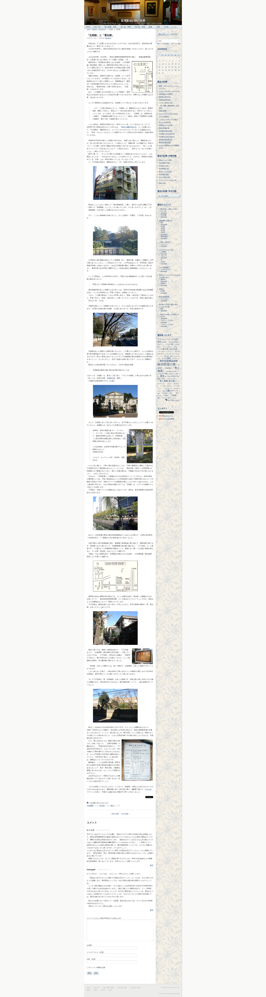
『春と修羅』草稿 (109, 27)
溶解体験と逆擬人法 (165, 220)
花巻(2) (161, 289)
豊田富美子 (164, 236)
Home (88, 27)
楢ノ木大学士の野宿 (170, 376)
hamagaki (164, 213)
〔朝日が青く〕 (174, 398)
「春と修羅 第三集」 (167, 381)
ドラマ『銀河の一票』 (166, 102)
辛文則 (163, 226)
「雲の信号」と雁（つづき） (168, 209)
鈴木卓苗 (166, 356)
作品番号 (166, 395)
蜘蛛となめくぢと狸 (171, 373)
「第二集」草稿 (125, 27)
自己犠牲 (164, 342)
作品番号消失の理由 (165, 131)
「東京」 (171, 393)
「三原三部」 (164, 393)
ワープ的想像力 (164, 116)
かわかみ (148, 789)
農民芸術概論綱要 (169, 361)
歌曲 (150, 27)
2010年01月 (102, 29)
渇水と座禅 (172, 353)
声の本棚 (163, 215)
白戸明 (163, 291)
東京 (112, 806)
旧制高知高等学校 (165, 100)
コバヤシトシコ (166, 269)
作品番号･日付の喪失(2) (167, 134)
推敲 (164, 391)
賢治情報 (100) (164, 174)
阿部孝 (171, 356)
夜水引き (167, 353)
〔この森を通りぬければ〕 (168, 349)
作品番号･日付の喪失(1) (167, 137)
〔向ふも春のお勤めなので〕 (167, 346)
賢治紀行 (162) (164, 166)
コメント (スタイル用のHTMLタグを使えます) (104, 918)
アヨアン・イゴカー (167, 320)
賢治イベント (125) (165, 171)
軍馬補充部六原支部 (165, 139)
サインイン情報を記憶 (97, 967)
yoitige (163, 261)
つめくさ (163, 255)
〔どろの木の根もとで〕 (167, 388)
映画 (159, 342)
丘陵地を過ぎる (169, 386)
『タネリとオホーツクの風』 (168, 119)
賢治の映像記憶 (164, 128)
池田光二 (163, 279)
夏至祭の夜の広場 (165, 142)
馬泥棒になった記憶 (165, 125)
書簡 (162, 376)
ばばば (163, 316)
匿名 (162, 308)
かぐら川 (90, 830)
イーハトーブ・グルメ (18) (168, 180)
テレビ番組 (166, 358)
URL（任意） (92, 959)
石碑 (158, 27)
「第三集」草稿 (139, 27)
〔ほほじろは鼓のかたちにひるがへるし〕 (165, 351)
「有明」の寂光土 (165, 242)
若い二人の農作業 (165, 122)
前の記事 (115, 814)
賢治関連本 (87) (164, 168)
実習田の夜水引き (165, 97)
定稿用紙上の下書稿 (165, 94)
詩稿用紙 (175, 346)
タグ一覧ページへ (173, 400)
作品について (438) (165, 160)
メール (173, 27)
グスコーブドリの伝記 (168, 339)
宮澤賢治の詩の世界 (133, 20)
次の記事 (124, 814)
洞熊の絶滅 (162, 111)
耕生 (162, 222)
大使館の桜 (111, 378)
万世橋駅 (90, 806)
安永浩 (102, 806)
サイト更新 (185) (164, 177)
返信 (151, 865)
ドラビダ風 (162, 386)
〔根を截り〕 (169, 383)
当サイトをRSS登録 (167, 419)
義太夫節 (161, 373)
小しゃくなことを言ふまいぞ (168, 113)
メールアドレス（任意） (96, 952)
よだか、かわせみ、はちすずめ (169, 91)
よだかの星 (169, 344)
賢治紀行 (94, 29)
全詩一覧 (97, 27)
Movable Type (173, 993)
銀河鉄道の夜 (167, 364)
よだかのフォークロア (166, 250)
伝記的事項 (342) (164, 163)
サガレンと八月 (171, 378)
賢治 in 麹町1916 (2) (128, 127)
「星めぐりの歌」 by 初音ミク (169, 314)
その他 (165, 27)
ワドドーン (164, 244)
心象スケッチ (172, 390)
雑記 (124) (162, 183)
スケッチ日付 (166, 398)
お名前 (89, 945)
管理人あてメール (167, 416)
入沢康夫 (163, 252)
